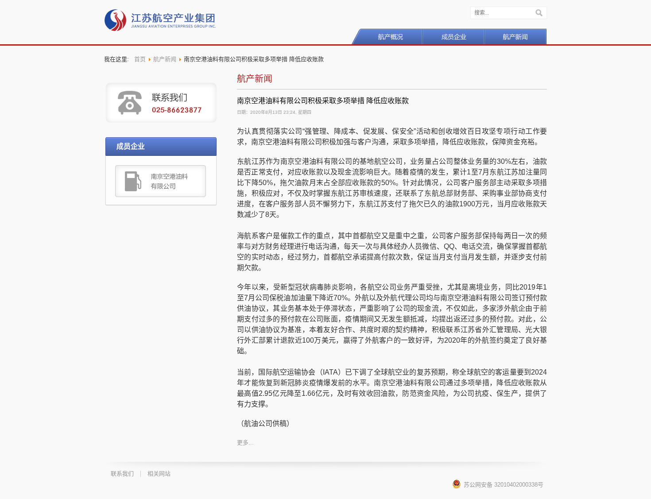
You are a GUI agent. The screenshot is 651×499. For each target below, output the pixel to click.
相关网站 (158, 473)
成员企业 (453, 36)
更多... (245, 442)
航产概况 (387, 36)
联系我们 (122, 473)
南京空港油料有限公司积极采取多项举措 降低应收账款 (323, 100)
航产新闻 (515, 36)
